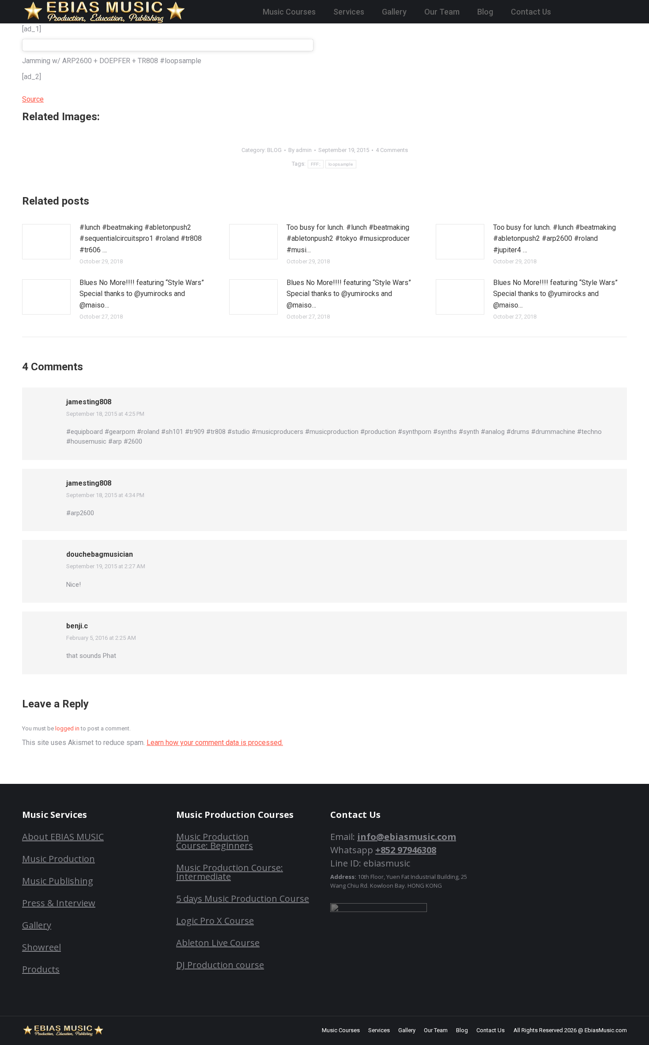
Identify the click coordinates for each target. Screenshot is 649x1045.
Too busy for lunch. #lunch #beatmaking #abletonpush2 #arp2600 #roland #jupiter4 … (554, 238)
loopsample (340, 164)
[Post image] (46, 241)
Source (33, 99)
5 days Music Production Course (242, 898)
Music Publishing (57, 881)
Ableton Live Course (218, 943)
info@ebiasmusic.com (406, 837)
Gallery (36, 925)
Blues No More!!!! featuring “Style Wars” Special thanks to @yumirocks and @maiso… (141, 293)
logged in (67, 728)
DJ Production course (220, 965)
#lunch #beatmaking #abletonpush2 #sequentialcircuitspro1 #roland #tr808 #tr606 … (140, 238)
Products (41, 969)
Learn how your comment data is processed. (215, 742)
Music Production (58, 859)
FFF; (316, 164)
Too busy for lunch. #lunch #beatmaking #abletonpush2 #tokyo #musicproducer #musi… (348, 238)
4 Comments (392, 150)
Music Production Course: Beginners (214, 841)
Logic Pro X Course (215, 921)
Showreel (41, 947)
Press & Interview (58, 903)
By (300, 150)
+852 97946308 (405, 850)
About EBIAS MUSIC (63, 837)
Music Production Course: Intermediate (229, 872)
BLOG (274, 150)
